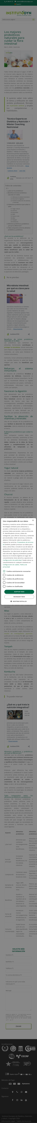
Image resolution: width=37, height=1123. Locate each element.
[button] (18, 601)
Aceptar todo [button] (19, 592)
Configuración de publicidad (12, 560)
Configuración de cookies (11, 565)
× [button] (33, 520)
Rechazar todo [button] (19, 597)
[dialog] (18, 561)
